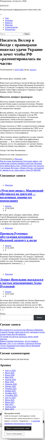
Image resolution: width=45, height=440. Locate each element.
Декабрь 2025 (10, 389)
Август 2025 (10, 398)
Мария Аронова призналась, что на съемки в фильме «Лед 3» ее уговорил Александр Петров (20, 342)
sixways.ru (4, 5)
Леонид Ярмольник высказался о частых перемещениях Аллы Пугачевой (21, 283)
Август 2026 (10, 370)
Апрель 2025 (10, 407)
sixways (33, 70)
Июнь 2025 (9, 402)
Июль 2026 (9, 373)
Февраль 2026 (11, 384)
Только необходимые (14, 434)
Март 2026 (9, 382)
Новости (8, 23)
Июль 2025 (9, 400)
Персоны (9, 25)
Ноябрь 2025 (10, 391)
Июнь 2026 (9, 375)
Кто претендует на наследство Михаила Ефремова (21, 330)
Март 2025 (9, 409)
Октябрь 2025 (11, 393)
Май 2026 (9, 377)
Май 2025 (9, 404)
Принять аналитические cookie (18, 428)
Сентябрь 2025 (11, 395)
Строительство (11, 27)
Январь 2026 (10, 386)
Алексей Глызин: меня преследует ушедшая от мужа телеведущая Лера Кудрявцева (22, 333)
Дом (7, 18)
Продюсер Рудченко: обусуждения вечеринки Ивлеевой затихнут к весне (18, 237)
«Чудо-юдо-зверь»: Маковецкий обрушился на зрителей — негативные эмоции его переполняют (21, 195)
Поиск (3, 314)
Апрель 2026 (10, 379)
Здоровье (9, 20)
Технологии (10, 29)
